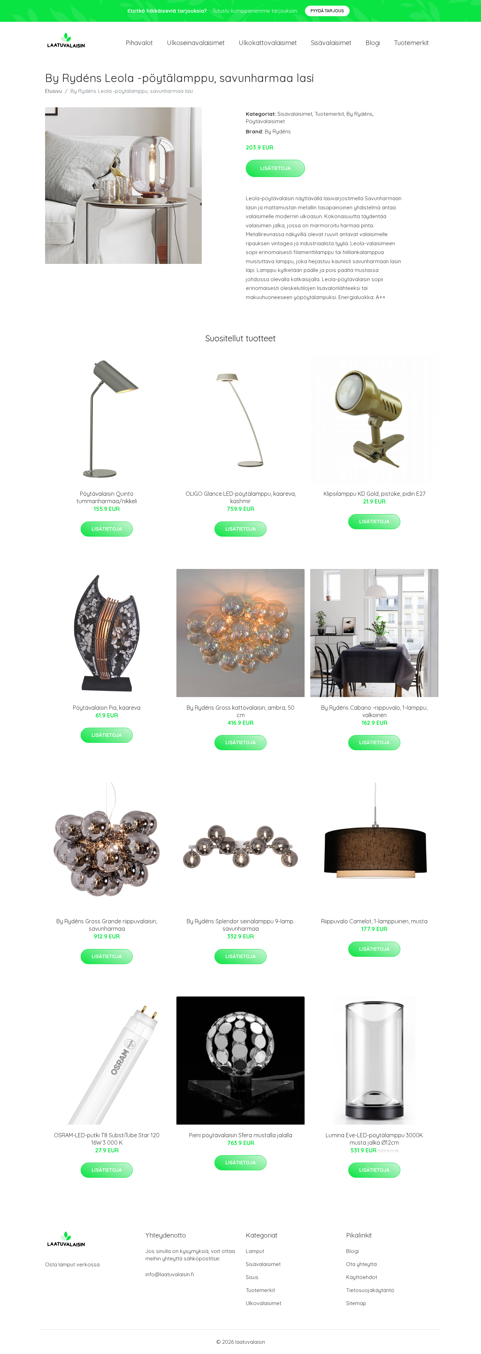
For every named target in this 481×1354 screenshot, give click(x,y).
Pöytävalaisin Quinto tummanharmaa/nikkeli (106, 497)
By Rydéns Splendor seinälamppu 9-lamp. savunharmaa (240, 925)
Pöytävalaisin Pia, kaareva (106, 707)
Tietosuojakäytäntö (370, 1290)
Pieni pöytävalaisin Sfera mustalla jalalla (240, 1135)
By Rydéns (359, 113)
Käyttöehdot (361, 1277)
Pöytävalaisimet (265, 121)
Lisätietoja (275, 168)
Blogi (373, 43)
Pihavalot (139, 43)
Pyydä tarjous (327, 10)
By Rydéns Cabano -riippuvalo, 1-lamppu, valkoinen (374, 711)
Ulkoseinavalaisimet (196, 43)
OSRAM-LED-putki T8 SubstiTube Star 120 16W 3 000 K (107, 1139)
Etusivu (53, 91)
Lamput (255, 1251)
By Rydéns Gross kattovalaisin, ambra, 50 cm (240, 711)
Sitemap (356, 1303)
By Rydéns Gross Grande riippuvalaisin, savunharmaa (106, 925)
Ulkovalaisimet (263, 1303)
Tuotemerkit (411, 43)
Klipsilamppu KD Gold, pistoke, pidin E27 (374, 493)
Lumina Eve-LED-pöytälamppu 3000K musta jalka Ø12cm (374, 1139)
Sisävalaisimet (331, 43)
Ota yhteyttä (361, 1264)
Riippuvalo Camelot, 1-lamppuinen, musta (374, 921)
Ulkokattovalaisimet (268, 43)
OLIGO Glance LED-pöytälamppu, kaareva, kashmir (241, 497)
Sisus (252, 1277)
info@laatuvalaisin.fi (169, 1274)
